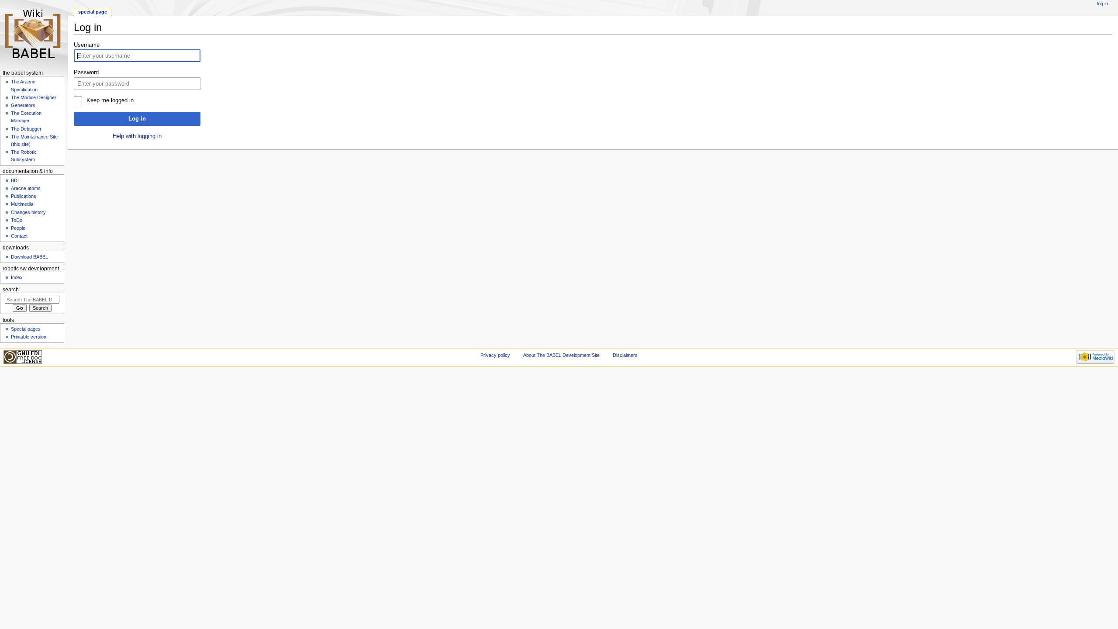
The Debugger (26, 128)
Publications (23, 196)
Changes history (28, 212)
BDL (15, 180)
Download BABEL (29, 256)
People (18, 228)
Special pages (26, 329)
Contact (19, 235)
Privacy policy (495, 355)
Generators (23, 105)
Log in (137, 119)
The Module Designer (33, 97)
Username (87, 45)
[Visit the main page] (34, 34)
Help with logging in (137, 136)
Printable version (28, 336)
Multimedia (22, 204)
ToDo (16, 220)
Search (11, 289)
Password (86, 72)
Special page (92, 11)
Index (17, 277)
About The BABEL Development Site (561, 355)
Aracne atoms (26, 188)
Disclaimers (625, 355)
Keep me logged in (109, 100)
